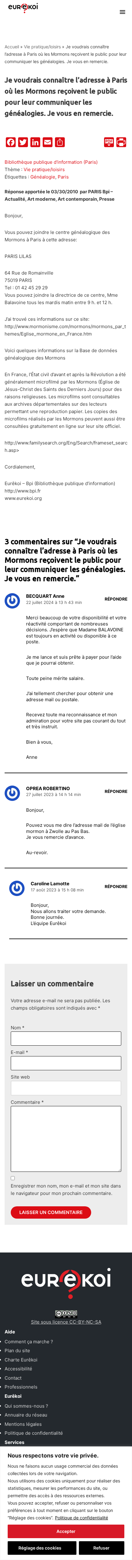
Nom (18, 1028)
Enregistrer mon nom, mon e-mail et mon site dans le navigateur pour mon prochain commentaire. (66, 1189)
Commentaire (27, 1102)
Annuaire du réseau (26, 1415)
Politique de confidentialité (81, 1517)
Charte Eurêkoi (21, 1360)
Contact (13, 1378)
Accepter (66, 1531)
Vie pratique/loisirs (42, 46)
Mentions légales (23, 1424)
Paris (63, 177)
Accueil (12, 46)
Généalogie (42, 177)
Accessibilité (18, 1369)
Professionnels (21, 1387)
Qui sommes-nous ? (26, 1406)
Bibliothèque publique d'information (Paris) (51, 162)
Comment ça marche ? (29, 1342)
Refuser (101, 1547)
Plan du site (17, 1350)
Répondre (116, 599)
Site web (20, 1077)
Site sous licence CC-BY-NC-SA (66, 1322)
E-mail (19, 1052)
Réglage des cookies (39, 1547)
